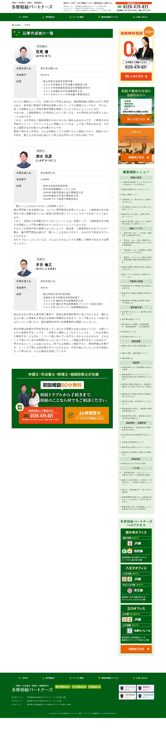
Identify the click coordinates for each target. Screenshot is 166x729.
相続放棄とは (127, 358)
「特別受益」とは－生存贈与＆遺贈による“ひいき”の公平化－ (136, 251)
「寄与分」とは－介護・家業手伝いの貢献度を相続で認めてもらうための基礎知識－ (136, 242)
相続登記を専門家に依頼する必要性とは (136, 453)
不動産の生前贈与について (133, 442)
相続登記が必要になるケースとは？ (136, 447)
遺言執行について (129, 332)
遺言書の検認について (131, 319)
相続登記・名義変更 (136, 423)
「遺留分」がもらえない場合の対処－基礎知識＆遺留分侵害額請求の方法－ (136, 259)
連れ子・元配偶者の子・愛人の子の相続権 (136, 491)
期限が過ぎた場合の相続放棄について (136, 347)
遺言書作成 (136, 307)
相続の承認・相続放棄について (135, 353)
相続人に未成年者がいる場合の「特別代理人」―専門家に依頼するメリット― (136, 482)
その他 (136, 468)
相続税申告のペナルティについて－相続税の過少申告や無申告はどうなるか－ (136, 377)
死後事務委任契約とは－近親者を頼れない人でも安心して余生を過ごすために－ (136, 499)
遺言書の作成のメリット (132, 337)
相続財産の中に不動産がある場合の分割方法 (136, 287)
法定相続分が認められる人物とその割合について (136, 208)
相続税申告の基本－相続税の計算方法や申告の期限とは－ (136, 417)
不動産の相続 (136, 281)
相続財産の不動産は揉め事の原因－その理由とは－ (136, 302)
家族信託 (136, 459)
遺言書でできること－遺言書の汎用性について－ (136, 313)
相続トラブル (136, 228)
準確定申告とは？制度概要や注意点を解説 (136, 368)
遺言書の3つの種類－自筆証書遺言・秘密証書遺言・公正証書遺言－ (136, 325)
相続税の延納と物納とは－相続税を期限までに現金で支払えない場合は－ (136, 386)
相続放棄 (136, 341)
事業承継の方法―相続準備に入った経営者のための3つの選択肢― (136, 508)
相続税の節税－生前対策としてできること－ (136, 402)
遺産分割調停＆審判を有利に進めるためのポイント (136, 268)
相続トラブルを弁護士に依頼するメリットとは (136, 275)
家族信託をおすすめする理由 (134, 463)
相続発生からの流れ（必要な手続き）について (136, 215)
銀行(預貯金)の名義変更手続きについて (136, 436)
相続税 (136, 363)
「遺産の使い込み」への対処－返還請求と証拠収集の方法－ (136, 234)
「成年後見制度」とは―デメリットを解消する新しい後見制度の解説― (136, 474)
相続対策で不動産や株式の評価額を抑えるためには (136, 395)
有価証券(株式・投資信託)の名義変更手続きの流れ (136, 428)
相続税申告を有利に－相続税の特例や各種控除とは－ (136, 410)
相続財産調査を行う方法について (136, 189)
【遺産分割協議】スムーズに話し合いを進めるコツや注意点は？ (136, 183)
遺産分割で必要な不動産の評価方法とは (136, 294)
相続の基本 (136, 177)
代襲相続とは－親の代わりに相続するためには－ (136, 201)
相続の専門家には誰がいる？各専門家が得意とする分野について (136, 223)
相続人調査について (130, 194)
